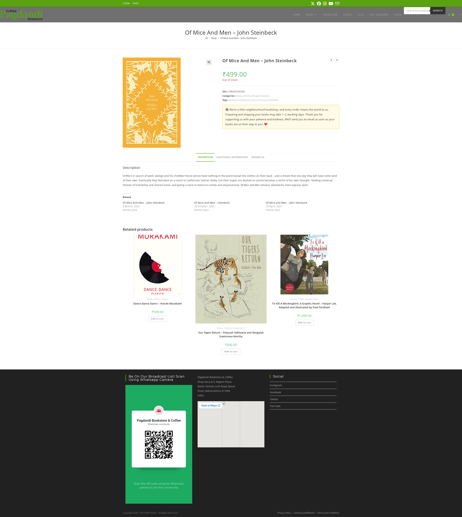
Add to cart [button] (157, 318)
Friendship (272, 100)
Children (228, 328)
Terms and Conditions (328, 512)
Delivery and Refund (304, 512)
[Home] (206, 38)
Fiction (246, 95)
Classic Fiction (258, 100)
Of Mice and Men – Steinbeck (212, 202)
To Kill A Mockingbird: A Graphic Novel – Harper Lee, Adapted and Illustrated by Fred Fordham (304, 305)
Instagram (276, 385)
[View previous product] (331, 60)
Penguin (165, 299)
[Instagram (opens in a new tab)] (325, 4)
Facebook (275, 392)
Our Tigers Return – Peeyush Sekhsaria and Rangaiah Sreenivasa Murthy (231, 334)
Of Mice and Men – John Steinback (286, 202)
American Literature (239, 100)
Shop (135, 3)
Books (239, 95)
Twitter (274, 399)
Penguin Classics (260, 95)
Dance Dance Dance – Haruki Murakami (157, 303)
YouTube (275, 406)
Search (438, 10)
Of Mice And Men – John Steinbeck (238, 38)
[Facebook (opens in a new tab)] (319, 4)
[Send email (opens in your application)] (336, 4)
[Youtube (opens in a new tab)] (331, 4)
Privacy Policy (284, 512)
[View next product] (336, 60)
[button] (209, 62)
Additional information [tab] (232, 157)
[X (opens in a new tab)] (313, 4)
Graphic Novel (311, 299)
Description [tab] (205, 157)
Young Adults (239, 328)
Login (126, 3)
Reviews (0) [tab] (257, 157)
